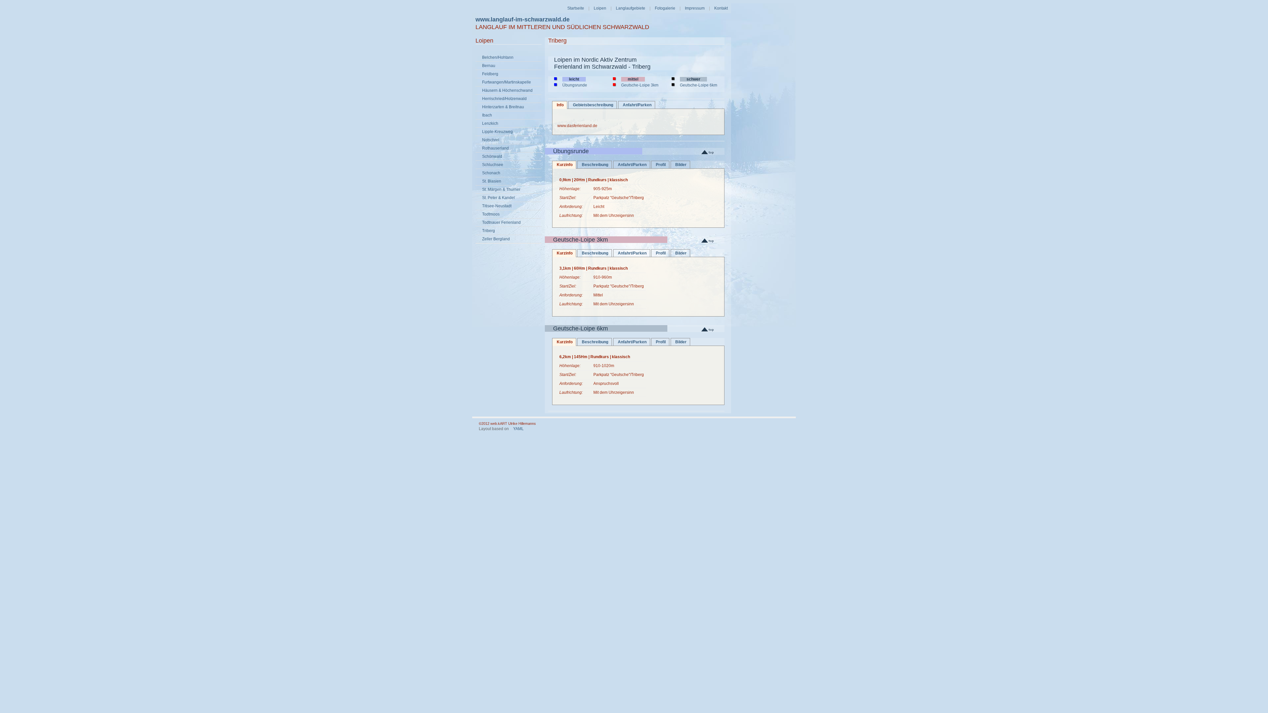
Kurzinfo (562, 164)
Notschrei (490, 140)
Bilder (681, 164)
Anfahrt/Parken (637, 105)
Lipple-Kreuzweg (497, 131)
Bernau (488, 65)
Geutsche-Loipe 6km (698, 85)
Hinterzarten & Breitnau (503, 107)
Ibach (487, 115)
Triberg (488, 230)
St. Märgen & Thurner (501, 189)
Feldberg (490, 74)
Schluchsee (492, 164)
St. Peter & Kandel (498, 197)
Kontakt (721, 8)
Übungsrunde (574, 85)
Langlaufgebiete (630, 8)
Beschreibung (595, 164)
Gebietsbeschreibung (593, 105)
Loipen (600, 8)
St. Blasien (491, 181)
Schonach (491, 173)
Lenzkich (490, 123)
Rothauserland (495, 148)
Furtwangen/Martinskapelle (506, 82)
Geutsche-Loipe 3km (639, 85)
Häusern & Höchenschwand (507, 90)
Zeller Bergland (496, 239)
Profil (661, 164)
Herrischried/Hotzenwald (504, 98)
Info (558, 105)
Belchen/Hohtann (497, 57)
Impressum (695, 8)
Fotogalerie (665, 8)
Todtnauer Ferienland (501, 222)
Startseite (575, 8)
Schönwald (492, 156)
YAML (518, 428)
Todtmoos (491, 214)
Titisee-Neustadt (496, 206)
